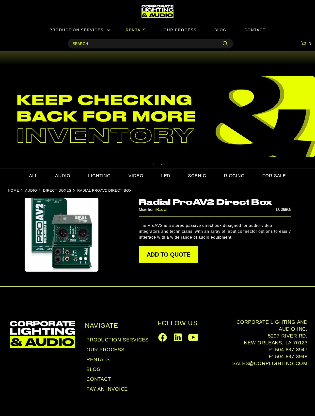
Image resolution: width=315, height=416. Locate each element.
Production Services (76, 30)
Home (13, 190)
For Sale (274, 175)
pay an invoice (107, 389)
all (33, 175)
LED (166, 175)
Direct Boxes (57, 190)
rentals (98, 359)
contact (98, 379)
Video (135, 175)
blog (93, 369)
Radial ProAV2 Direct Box (104, 190)
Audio (62, 175)
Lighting (99, 175)
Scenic (197, 175)
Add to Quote (168, 254)
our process (105, 349)
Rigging (234, 175)
